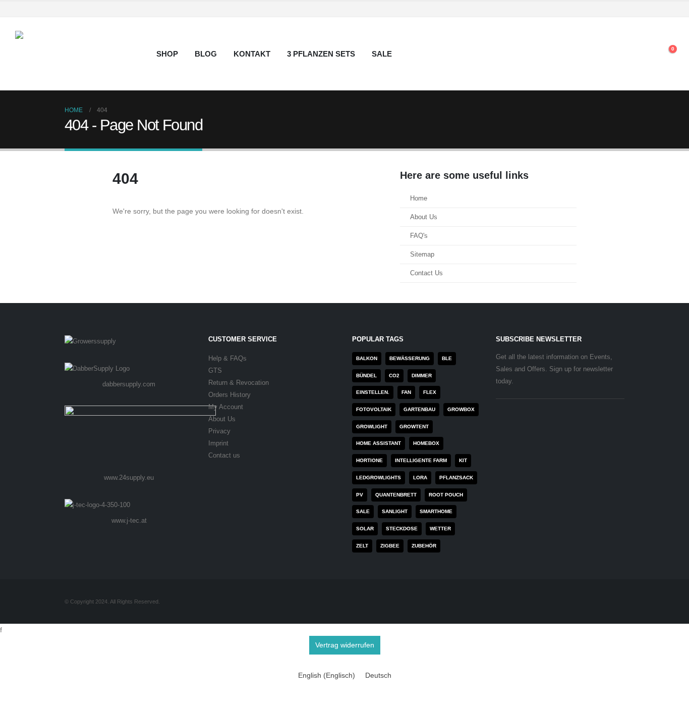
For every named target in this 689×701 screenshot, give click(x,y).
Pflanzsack (456, 477)
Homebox (426, 443)
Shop (167, 53)
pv (359, 494)
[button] (643, 54)
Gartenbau (419, 409)
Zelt (362, 545)
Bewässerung (409, 358)
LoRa (420, 477)
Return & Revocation (238, 382)
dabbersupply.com (128, 384)
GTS (215, 370)
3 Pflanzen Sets (321, 53)
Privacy (219, 431)
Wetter (440, 528)
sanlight (395, 511)
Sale (382, 53)
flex (429, 392)
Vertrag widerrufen (344, 645)
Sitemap (422, 254)
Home (418, 198)
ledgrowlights (378, 477)
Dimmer (422, 375)
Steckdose (402, 528)
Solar (365, 528)
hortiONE (369, 460)
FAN (406, 392)
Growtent (414, 426)
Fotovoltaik (373, 409)
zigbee (389, 545)
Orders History (229, 394)
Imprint (218, 443)
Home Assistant (378, 443)
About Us (423, 217)
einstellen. (372, 392)
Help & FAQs (227, 358)
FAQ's (419, 235)
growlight (371, 426)
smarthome (436, 511)
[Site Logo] (78, 54)
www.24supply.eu (129, 477)
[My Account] (620, 54)
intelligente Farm (421, 460)
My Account (225, 407)
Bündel (366, 375)
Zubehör (424, 545)
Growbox (461, 409)
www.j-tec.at (129, 520)
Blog (206, 53)
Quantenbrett (396, 494)
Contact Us (426, 273)
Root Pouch (446, 494)
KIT (463, 460)
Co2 (394, 375)
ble (447, 358)
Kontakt (252, 53)
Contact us (224, 455)
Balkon (366, 358)
